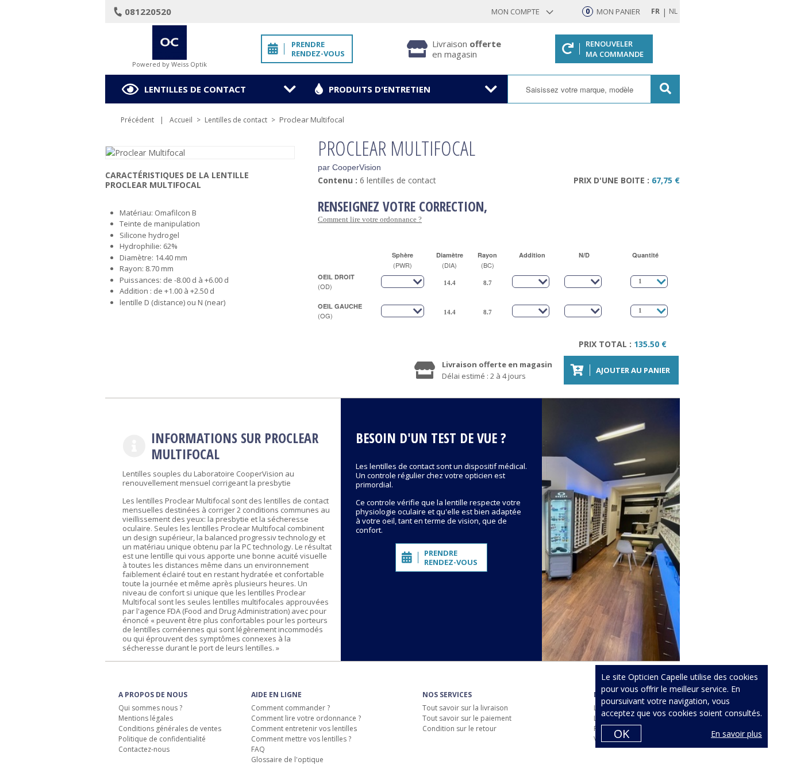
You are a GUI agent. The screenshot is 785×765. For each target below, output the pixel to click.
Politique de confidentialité (162, 739)
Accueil (181, 120)
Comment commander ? (290, 708)
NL (673, 11)
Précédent (137, 120)
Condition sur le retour (459, 728)
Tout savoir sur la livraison (465, 708)
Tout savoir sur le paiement (466, 718)
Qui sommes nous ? (150, 708)
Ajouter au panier (633, 370)
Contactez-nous (144, 749)
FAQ (258, 749)
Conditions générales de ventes (169, 728)
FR (655, 11)
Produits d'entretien (379, 89)
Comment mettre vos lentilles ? (301, 739)
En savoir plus (736, 733)
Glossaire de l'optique (287, 759)
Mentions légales (145, 718)
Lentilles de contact (195, 89)
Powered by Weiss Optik (169, 64)
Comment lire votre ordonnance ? (370, 219)
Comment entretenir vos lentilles (304, 728)
